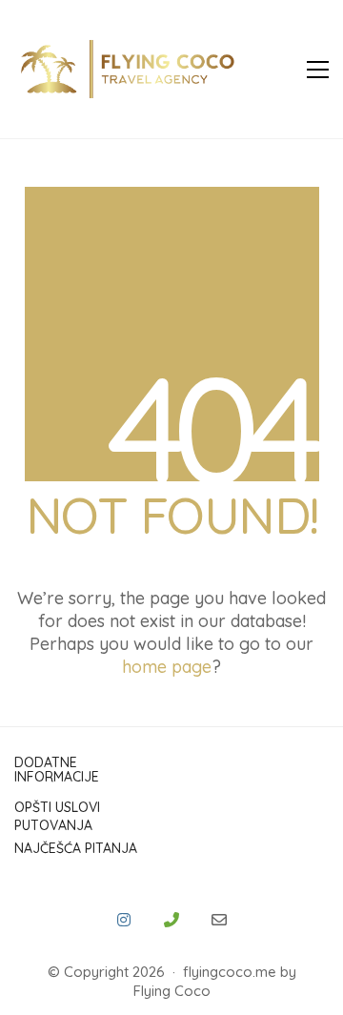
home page (167, 667)
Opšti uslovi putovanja (57, 816)
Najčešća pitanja (75, 848)
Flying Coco (172, 991)
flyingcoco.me (229, 972)
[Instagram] (124, 920)
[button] (318, 69)
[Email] (219, 920)
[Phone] (171, 920)
